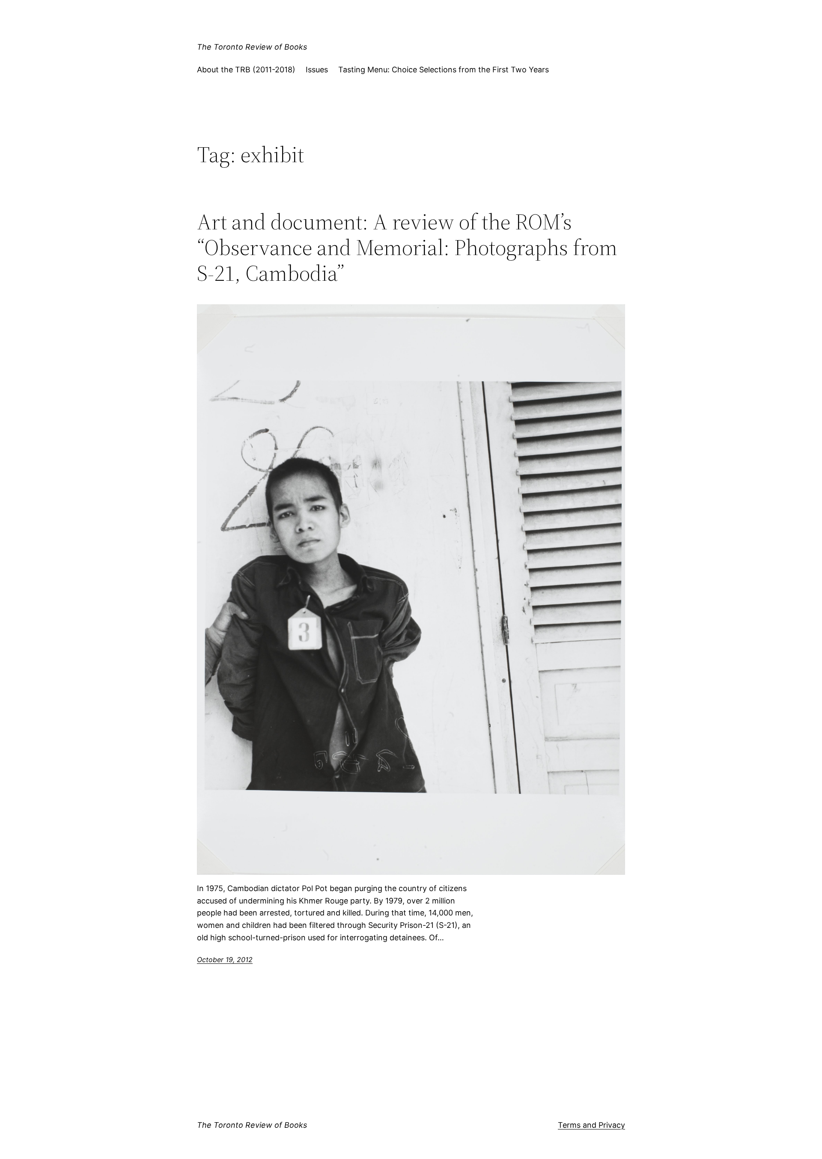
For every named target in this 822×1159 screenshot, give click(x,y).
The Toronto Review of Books (252, 46)
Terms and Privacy (591, 1124)
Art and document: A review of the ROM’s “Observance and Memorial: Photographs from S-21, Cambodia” (407, 247)
